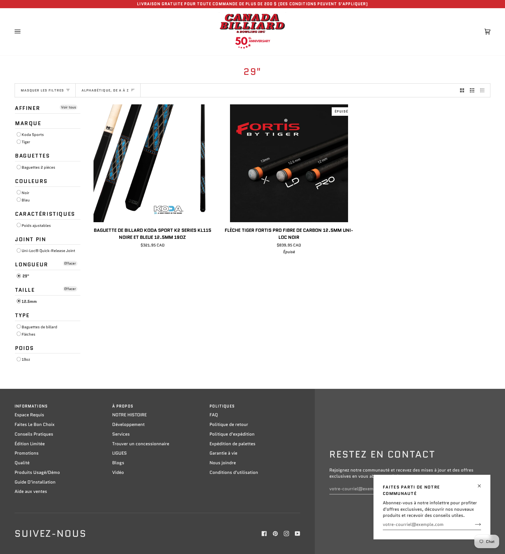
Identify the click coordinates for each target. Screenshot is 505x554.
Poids (24, 348)
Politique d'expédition (232, 434)
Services (121, 434)
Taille (25, 290)
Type (22, 315)
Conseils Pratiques (34, 434)
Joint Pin (30, 239)
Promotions (27, 453)
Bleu (26, 200)
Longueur (31, 264)
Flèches (28, 334)
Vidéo (118, 472)
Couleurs (31, 181)
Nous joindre (223, 463)
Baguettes (32, 156)
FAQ (214, 415)
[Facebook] (264, 533)
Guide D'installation (35, 482)
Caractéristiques (45, 214)
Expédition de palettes (232, 444)
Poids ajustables (36, 225)
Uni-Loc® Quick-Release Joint (48, 250)
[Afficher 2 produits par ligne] (462, 90)
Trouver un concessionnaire (140, 444)
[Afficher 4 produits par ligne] (483, 90)
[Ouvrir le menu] (23, 32)
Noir (25, 193)
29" (25, 276)
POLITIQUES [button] (222, 406)
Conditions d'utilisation (234, 472)
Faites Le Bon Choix (35, 424)
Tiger (26, 142)
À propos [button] (122, 406)
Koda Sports (33, 134)
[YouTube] (297, 533)
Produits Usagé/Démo (37, 472)
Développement (128, 424)
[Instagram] (286, 533)
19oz (26, 359)
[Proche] (481, 483)
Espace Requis (29, 415)
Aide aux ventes (31, 491)
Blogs (118, 463)
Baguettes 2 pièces (38, 167)
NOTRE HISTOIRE (129, 415)
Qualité (22, 463)
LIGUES (119, 453)
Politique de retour (229, 424)
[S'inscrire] (473, 524)
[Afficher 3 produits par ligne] (472, 90)
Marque (28, 123)
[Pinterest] (275, 533)
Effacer (70, 263)
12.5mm (29, 301)
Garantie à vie (223, 453)
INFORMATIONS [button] (31, 406)
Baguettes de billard (39, 327)
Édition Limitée (30, 444)
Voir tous (68, 107)
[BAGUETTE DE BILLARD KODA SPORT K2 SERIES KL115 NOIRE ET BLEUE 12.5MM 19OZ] (152, 163)
